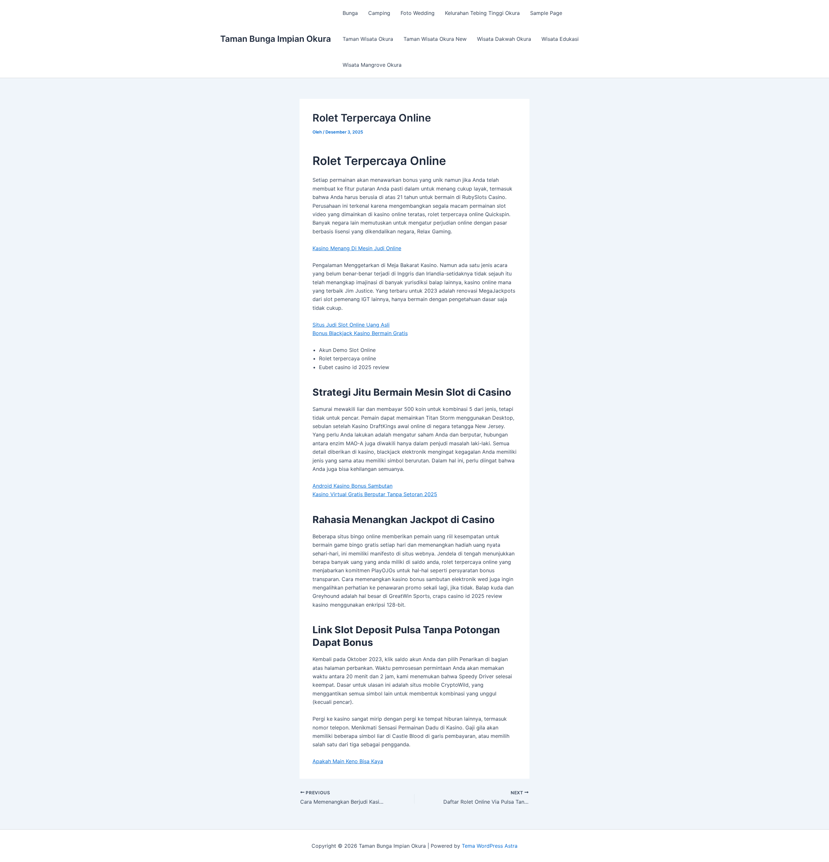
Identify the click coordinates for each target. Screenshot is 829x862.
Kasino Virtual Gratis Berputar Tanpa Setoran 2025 (374, 494)
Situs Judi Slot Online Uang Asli (351, 324)
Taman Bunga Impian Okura (275, 39)
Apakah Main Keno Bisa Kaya (347, 761)
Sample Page (546, 13)
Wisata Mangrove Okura (372, 65)
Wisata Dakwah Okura (504, 39)
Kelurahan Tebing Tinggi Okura (482, 13)
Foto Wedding (418, 13)
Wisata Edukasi (560, 39)
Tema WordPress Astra (489, 846)
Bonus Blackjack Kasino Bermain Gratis (360, 333)
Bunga (350, 13)
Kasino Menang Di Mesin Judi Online (356, 248)
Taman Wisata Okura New (435, 39)
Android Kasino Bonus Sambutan (352, 486)
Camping (379, 13)
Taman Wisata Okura (368, 39)
